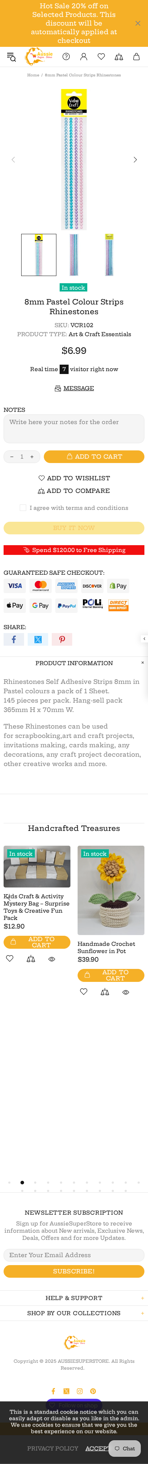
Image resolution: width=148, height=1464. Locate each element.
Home (33, 75)
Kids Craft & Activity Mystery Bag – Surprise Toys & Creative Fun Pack (37, 907)
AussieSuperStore (38, 57)
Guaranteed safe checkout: (54, 572)
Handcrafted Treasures (74, 828)
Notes (14, 409)
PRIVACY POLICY (52, 1448)
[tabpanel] (37, 912)
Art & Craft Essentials (100, 334)
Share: (15, 627)
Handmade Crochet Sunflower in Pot (106, 947)
